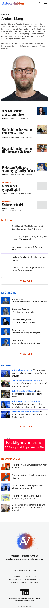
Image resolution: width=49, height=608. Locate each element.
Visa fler (26, 281)
